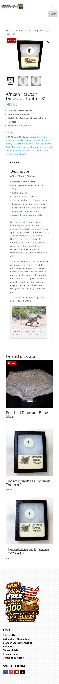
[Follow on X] (22, 672)
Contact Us (9, 635)
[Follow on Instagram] (11, 672)
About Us (8, 646)
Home (8, 30)
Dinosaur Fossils (19, 30)
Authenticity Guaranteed (16, 639)
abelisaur (21, 147)
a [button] (52, 6)
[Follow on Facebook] (5, 672)
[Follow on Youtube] (16, 672)
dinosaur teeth (34, 150)
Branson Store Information (18, 642)
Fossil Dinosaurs (20, 143)
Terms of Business (13, 657)
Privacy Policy (11, 654)
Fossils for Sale (36, 143)
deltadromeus (18, 150)
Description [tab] (14, 162)
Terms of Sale (10, 650)
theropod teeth (19, 154)
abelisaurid (33, 147)
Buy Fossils (17, 140)
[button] (48, 42)
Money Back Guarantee (19, 125)
